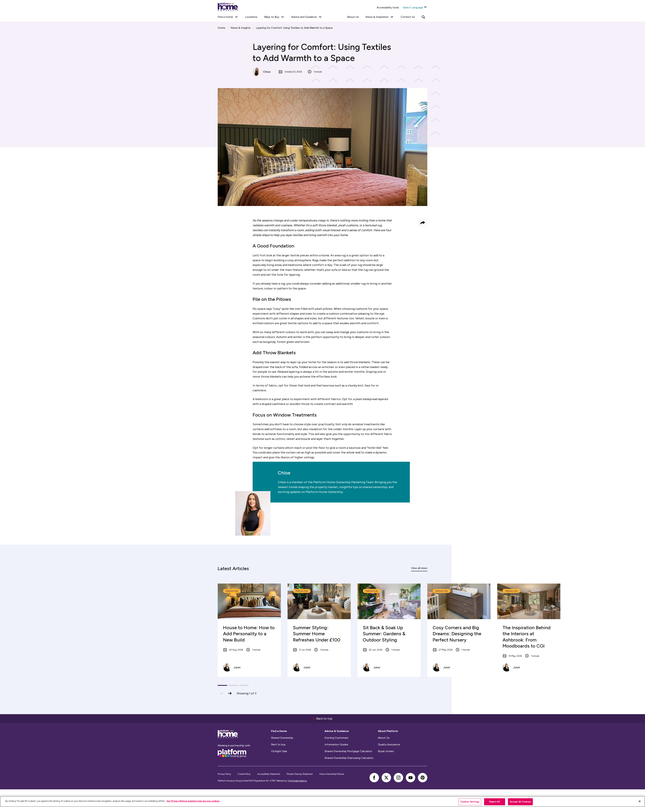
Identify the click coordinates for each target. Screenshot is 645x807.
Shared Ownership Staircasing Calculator (349, 758)
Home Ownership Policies (331, 774)
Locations (251, 16)
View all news (419, 568)
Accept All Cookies (520, 801)
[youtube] (410, 777)
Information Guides (336, 744)
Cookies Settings (469, 801)
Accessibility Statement (268, 774)
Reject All (494, 801)
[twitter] (386, 777)
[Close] (639, 801)
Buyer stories (386, 751)
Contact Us (408, 16)
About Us (353, 16)
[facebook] (374, 777)
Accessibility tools (388, 7)
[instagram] (398, 777)
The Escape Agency (297, 781)
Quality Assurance (389, 744)
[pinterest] (422, 777)
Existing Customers (336, 737)
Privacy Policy (224, 774)
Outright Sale (279, 751)
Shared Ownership (282, 737)
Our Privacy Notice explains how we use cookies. (193, 801)
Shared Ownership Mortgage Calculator (348, 751)
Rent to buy (278, 744)
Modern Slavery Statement (300, 774)
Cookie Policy (244, 774)
